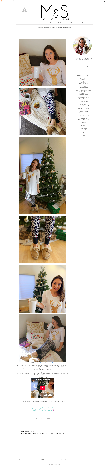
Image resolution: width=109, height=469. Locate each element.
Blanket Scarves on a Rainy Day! (84, 114)
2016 (82, 79)
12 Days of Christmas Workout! (83, 115)
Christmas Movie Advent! (83, 123)
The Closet (29, 22)
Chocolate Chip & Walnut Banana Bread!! (83, 90)
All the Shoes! (83, 86)
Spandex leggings (61, 433)
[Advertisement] (82, 152)
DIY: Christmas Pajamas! (83, 101)
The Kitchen (50, 22)
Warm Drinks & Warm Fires (84, 91)
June (83, 132)
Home (20, 22)
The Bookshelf (80, 22)
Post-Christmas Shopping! (83, 87)
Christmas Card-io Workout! (84, 107)
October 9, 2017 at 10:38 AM (30, 431)
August (83, 129)
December (83, 82)
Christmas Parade (83, 116)
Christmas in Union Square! (84, 105)
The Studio (68, 22)
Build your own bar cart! (83, 83)
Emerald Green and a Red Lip (83, 119)
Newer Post (21, 459)
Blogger (56, 465)
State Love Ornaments (84, 104)
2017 (82, 78)
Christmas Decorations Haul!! (83, 108)
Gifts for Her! (83, 122)
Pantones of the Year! (84, 84)
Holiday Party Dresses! (83, 109)
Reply (21, 435)
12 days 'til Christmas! (84, 111)
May (83, 133)
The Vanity (39, 22)
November (83, 125)
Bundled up (84, 102)
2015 (82, 81)
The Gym (59, 22)
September (83, 128)
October (82, 126)
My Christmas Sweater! (83, 94)
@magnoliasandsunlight (77, 139)
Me (89, 22)
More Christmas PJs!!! (84, 100)
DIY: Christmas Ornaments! (84, 93)
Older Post (64, 459)
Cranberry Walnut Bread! (83, 98)
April (83, 135)
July (83, 131)
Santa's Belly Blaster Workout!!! (83, 97)
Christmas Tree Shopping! (83, 112)
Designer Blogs (57, 464)
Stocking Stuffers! (84, 118)
